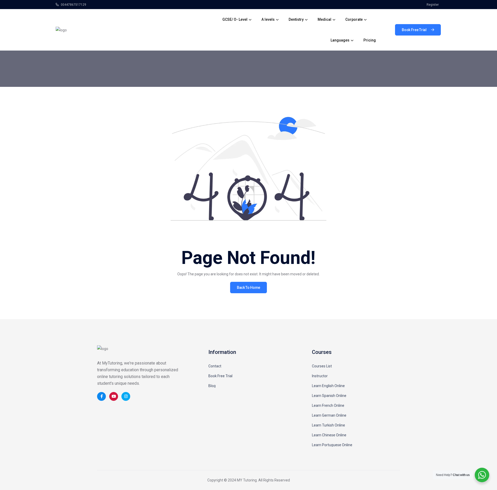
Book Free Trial (220, 376)
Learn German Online (329, 415)
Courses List (322, 366)
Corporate (354, 19)
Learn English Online (328, 386)
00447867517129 (73, 4)
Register (433, 4)
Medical (324, 19)
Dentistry (296, 19)
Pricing (369, 40)
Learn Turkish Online (328, 425)
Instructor (320, 376)
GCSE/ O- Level (234, 19)
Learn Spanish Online (329, 396)
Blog (212, 386)
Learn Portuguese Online (332, 445)
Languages (340, 40)
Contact (214, 366)
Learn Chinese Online (329, 435)
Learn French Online (328, 405)
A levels (268, 19)
